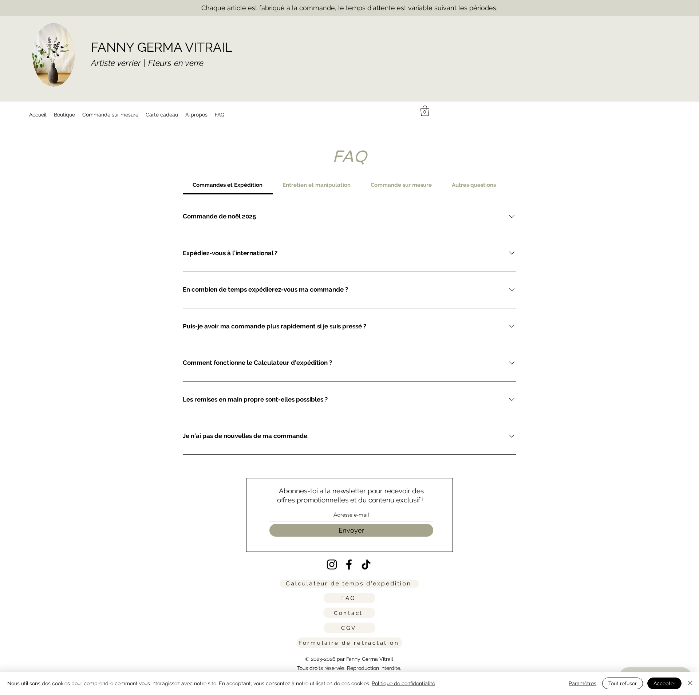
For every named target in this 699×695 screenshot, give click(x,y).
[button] (424, 111)
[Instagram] (332, 564)
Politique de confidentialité (403, 683)
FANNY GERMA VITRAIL (161, 47)
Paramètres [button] (582, 683)
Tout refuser (622, 683)
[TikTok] (366, 564)
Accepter (664, 683)
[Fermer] (690, 683)
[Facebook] (349, 564)
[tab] (228, 184)
